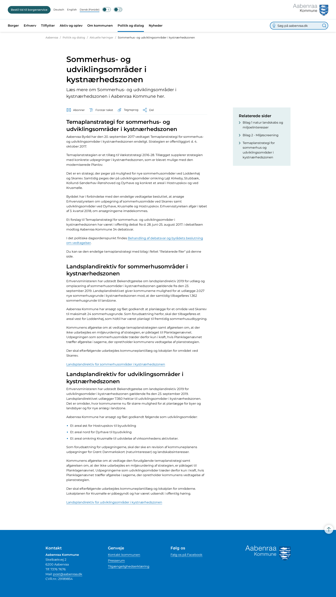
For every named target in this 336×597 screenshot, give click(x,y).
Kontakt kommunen (124, 555)
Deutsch (58, 9)
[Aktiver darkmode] (106, 9)
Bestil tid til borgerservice (29, 9)
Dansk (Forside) (89, 9)
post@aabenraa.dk (67, 574)
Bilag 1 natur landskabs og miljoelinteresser (263, 125)
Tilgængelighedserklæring (128, 566)
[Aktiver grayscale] (118, 9)
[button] (127, 109)
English (72, 9)
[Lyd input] (274, 25)
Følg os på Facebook (186, 555)
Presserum (116, 560)
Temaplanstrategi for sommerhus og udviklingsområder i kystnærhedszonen (259, 150)
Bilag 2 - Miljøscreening (260, 135)
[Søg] (324, 26)
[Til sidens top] (329, 529)
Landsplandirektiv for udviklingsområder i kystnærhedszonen (114, 502)
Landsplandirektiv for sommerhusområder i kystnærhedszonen (115, 364)
